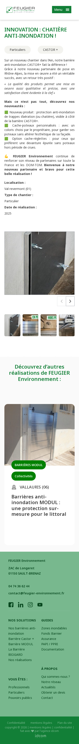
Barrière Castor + (21, 639)
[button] (70, 301)
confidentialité (63, 727)
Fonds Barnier (51, 633)
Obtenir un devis (53, 692)
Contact (47, 698)
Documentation (52, 649)
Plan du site (64, 723)
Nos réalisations (20, 660)
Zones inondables (54, 628)
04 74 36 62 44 (18, 586)
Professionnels (19, 687)
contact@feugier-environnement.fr (36, 593)
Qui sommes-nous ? (55, 676)
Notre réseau (51, 682)
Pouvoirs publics (20, 698)
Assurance (48, 639)
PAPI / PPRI (49, 644)
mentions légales (41, 723)
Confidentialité (16, 723)
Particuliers (16, 692)
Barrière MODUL (20, 644)
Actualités (48, 687)
